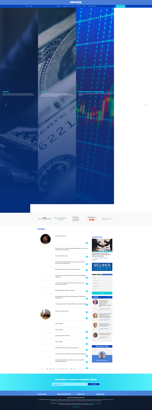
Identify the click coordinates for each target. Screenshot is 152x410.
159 (74, 368)
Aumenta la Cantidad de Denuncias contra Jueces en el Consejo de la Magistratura (70, 262)
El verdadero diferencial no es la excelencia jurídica (105, 334)
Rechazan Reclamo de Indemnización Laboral (67, 269)
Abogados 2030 (66, 6)
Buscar (102, 293)
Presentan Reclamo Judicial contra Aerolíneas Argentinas (70, 354)
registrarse (120, 6)
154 (62, 368)
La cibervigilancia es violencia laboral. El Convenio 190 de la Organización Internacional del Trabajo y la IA (105, 303)
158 (71, 368)
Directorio (79, 6)
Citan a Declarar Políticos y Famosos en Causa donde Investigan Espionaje (69, 360)
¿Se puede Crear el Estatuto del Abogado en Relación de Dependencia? (70, 297)
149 (47, 368)
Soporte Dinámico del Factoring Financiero (67, 348)
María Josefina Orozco (102, 360)
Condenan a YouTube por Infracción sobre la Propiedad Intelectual (70, 276)
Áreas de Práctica (92, 6)
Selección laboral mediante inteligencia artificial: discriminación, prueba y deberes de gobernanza (105, 315)
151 (53, 368)
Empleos (73, 6)
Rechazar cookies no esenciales (94, 403)
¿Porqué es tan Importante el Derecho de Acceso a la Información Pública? (69, 283)
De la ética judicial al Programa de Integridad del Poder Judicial (104, 325)
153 (59, 368)
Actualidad (58, 6)
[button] (26, 6)
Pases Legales (59, 323)
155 (65, 368)
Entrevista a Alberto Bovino (62, 335)
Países (84, 6)
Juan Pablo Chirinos (60, 236)
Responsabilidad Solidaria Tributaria (65, 290)
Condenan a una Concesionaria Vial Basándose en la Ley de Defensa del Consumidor (71, 249)
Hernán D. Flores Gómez (62, 311)
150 (50, 368)
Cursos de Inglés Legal (61, 256)
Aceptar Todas (76, 407)
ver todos (108, 297)
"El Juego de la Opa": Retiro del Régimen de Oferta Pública (71, 304)
